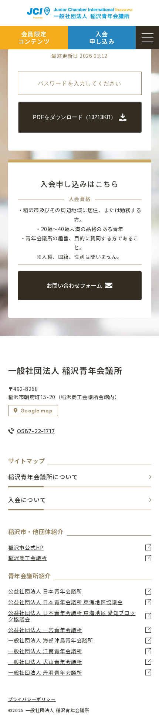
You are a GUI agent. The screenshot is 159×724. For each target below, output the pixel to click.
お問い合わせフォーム (74, 285)
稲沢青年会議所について (43, 477)
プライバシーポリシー (32, 699)
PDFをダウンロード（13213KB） (74, 117)
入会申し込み (102, 37)
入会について (27, 500)
